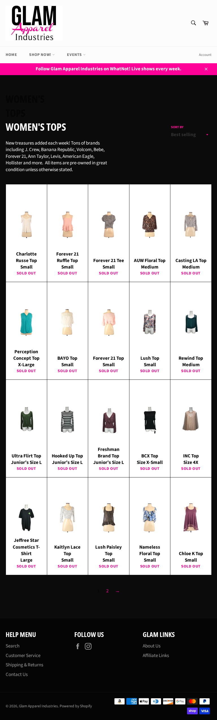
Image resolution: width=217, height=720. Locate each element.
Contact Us (17, 674)
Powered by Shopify (76, 706)
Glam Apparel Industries (38, 706)
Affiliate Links (156, 655)
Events (75, 55)
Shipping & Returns (24, 665)
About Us (151, 646)
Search (12, 646)
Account (205, 54)
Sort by (177, 127)
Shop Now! (40, 55)
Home (11, 55)
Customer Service (23, 655)
